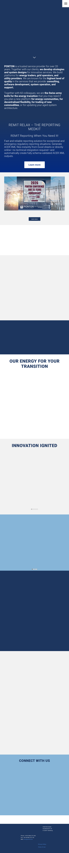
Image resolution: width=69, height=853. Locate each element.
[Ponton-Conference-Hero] (34, 193)
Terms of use (42, 847)
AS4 (19, 412)
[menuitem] (65, 4)
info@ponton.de (28, 839)
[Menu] (65, 4)
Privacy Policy (42, 844)
